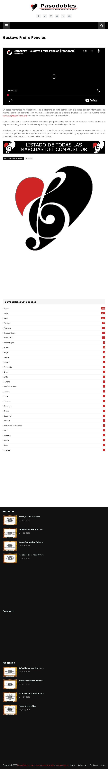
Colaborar (82, 765)
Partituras (94, 765)
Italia (54, 318)
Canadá (54, 391)
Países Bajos (54, 342)
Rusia (54, 430)
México (54, 357)
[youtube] (57, 16)
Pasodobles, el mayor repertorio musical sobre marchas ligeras (42, 765)
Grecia (54, 411)
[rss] (63, 16)
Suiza (54, 445)
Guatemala (54, 416)
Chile (54, 377)
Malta (54, 313)
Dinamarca (54, 406)
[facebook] (38, 16)
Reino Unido (54, 337)
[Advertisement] (54, 275)
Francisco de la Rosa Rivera (31, 554)
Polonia (54, 420)
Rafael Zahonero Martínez (31, 529)
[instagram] (51, 16)
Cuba (54, 396)
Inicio (72, 765)
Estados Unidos (54, 333)
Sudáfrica (54, 435)
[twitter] (45, 16)
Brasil (54, 372)
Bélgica (54, 352)
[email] (69, 16)
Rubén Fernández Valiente (31, 542)
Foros (103, 765)
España (29, 158)
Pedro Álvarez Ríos (27, 706)
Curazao (54, 401)
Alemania (54, 328)
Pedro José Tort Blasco (29, 516)
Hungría (54, 381)
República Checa (54, 386)
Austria (54, 362)
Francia (54, 347)
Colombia (54, 367)
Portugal (54, 323)
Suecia (54, 440)
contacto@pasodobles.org (15, 115)
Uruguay (54, 450)
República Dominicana (54, 425)
